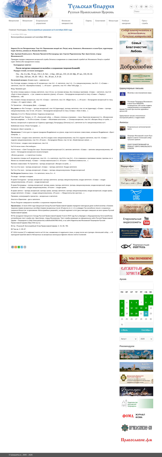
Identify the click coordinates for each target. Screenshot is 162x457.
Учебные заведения (126, 22)
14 (141, 308)
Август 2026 (136, 286)
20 (136, 314)
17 (122, 314)
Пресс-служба (145, 22)
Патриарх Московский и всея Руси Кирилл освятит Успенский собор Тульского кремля (140, 137)
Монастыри (113, 21)
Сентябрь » (147, 330)
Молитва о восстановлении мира (139, 93)
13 (136, 308)
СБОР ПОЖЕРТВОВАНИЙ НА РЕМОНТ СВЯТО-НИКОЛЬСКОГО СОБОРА (140, 146)
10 (122, 308)
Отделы (89, 21)
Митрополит (27, 21)
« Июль (124, 330)
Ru (151, 7)
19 (132, 314)
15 (146, 308)
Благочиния (100, 21)
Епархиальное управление (42, 22)
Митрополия (14, 21)
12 (132, 308)
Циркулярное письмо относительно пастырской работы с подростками (132, 116)
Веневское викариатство (67, 22)
